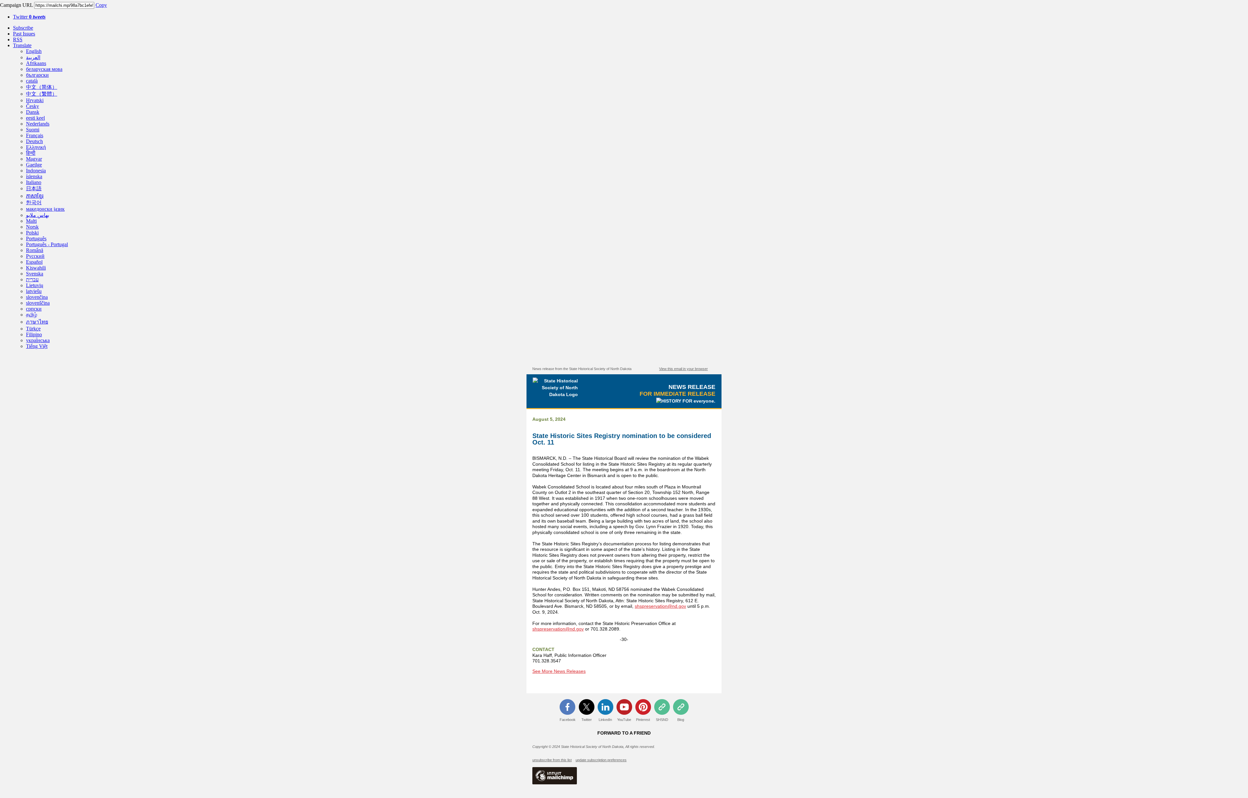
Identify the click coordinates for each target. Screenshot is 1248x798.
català (32, 81)
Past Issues (24, 33)
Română (34, 250)
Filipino (34, 334)
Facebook (568, 720)
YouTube (624, 720)
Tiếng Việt (36, 346)
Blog (680, 720)
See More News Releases (559, 671)
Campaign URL (16, 5)
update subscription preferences (601, 760)
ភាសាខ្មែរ (35, 196)
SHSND (662, 720)
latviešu (34, 291)
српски (34, 309)
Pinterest (643, 720)
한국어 (34, 202)
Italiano (33, 182)
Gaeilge (34, 164)
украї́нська (38, 340)
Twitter (29, 17)
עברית (32, 279)
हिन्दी (30, 153)
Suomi (32, 129)
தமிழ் (31, 314)
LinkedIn (605, 720)
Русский (35, 256)
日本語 (34, 188)
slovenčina (37, 297)
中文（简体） (41, 87)
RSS (17, 39)
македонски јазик (45, 209)
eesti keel (35, 118)
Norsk (32, 227)
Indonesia (36, 170)
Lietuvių (34, 285)
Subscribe (23, 28)
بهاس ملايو (37, 215)
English (34, 51)
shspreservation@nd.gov (660, 606)
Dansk (32, 112)
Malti (31, 221)
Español (34, 262)
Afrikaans (36, 63)
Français (34, 135)
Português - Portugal (47, 244)
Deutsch (34, 141)
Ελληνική (36, 147)
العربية (33, 57)
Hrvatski (35, 100)
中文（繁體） (41, 94)
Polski (32, 232)
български (37, 75)
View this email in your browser (683, 369)
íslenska (34, 176)
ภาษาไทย (37, 322)
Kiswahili (36, 268)
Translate (22, 45)
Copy (101, 5)
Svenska (34, 273)
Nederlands (37, 123)
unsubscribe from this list (552, 760)
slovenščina (38, 303)
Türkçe (33, 328)
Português (36, 238)
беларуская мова (44, 69)
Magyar (34, 159)
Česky (32, 106)
